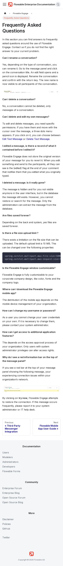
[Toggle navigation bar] (4, 4)
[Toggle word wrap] (51, 255)
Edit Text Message (12, 139)
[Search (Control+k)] (58, 4)
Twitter (6, 537)
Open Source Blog (12, 502)
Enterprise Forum (12, 488)
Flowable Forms (11, 471)
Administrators (10, 461)
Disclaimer (8, 519)
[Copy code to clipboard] (57, 255)
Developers (8, 466)
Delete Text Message (38, 139)
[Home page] (5, 13)
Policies (6, 524)
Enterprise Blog (10, 492)
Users (5, 452)
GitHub (6, 528)
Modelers (7, 457)
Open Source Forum (13, 497)
